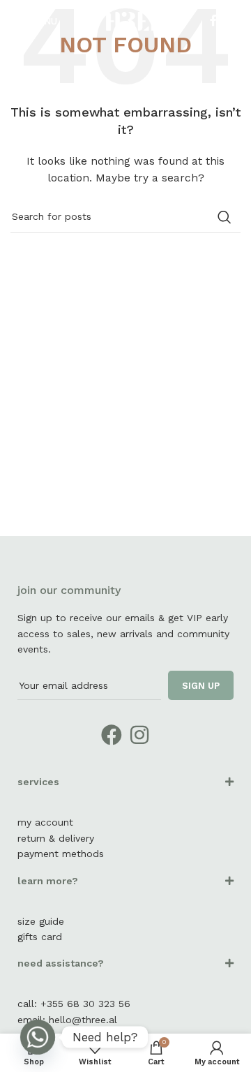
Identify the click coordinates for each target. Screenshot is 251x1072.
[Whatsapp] (37, 1037)
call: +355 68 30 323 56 (73, 1003)
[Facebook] (111, 734)
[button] (125, 789)
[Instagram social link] (231, 20)
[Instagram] (139, 734)
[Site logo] (125, 20)
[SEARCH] (224, 217)
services (38, 781)
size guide (40, 921)
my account (45, 822)
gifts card (39, 936)
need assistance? (60, 963)
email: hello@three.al (67, 1019)
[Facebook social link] (213, 20)
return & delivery (55, 838)
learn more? (47, 880)
